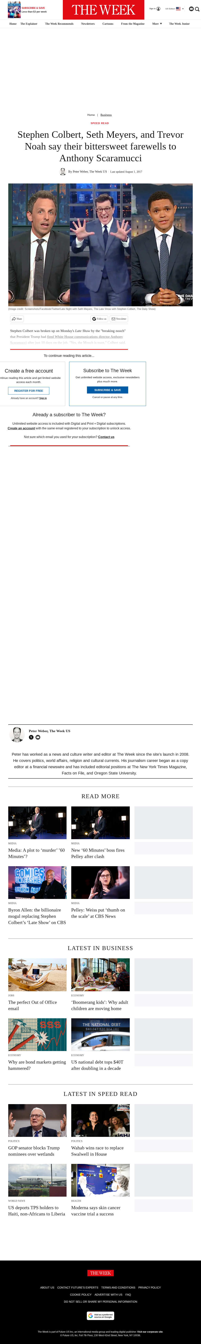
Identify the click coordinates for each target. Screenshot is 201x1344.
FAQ (128, 1294)
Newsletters (88, 23)
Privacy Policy (149, 1287)
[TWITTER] (32, 737)
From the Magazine (132, 23)
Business (106, 114)
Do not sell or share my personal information (100, 1301)
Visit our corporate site (150, 1331)
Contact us (106, 437)
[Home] (12, 23)
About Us (47, 1287)
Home (91, 114)
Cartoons (107, 23)
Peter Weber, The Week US (90, 171)
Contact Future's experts (77, 1287)
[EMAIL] (39, 737)
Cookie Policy (80, 1294)
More (155, 23)
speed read (100, 123)
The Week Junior (179, 23)
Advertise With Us (108, 1294)
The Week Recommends (59, 23)
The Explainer (28, 23)
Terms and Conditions (118, 1287)
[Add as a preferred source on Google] (100, 1315)
